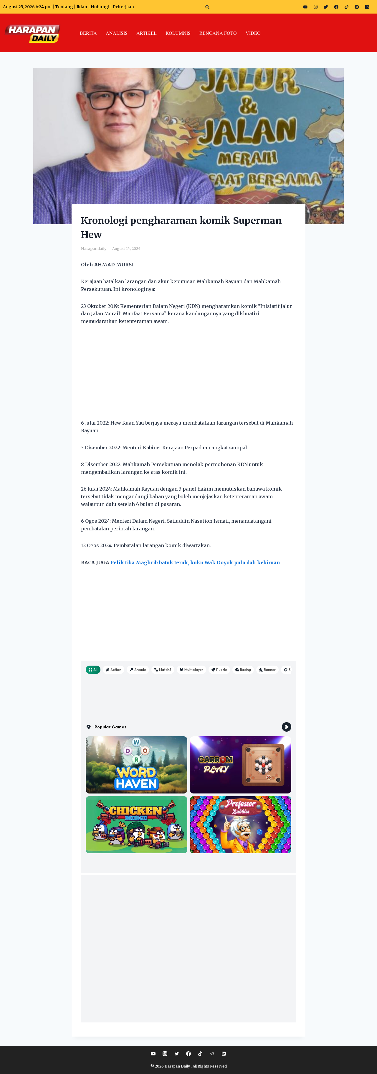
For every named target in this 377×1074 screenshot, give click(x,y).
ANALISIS (117, 33)
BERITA (88, 33)
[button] (207, 7)
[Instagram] (315, 6)
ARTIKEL (146, 33)
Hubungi (100, 6)
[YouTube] (153, 1053)
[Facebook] (336, 6)
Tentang (64, 6)
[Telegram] (356, 6)
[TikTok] (200, 1053)
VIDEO (253, 33)
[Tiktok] (346, 6)
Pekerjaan (123, 6)
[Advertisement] (188, 375)
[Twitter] (325, 6)
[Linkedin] (224, 1053)
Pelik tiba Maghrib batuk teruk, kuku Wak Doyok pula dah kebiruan (195, 562)
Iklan (82, 6)
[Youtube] (305, 6)
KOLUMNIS (178, 33)
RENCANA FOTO (218, 33)
